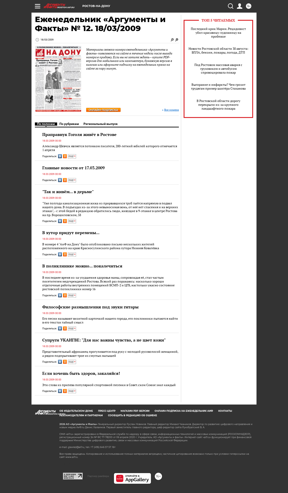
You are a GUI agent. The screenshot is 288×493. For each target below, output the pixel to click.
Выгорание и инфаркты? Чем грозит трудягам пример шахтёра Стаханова (218, 86)
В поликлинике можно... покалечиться (82, 266)
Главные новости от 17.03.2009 (73, 167)
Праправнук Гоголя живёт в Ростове (79, 134)
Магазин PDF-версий (135, 410)
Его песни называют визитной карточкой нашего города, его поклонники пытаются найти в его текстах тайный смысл (110, 320)
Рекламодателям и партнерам (81, 415)
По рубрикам (69, 124)
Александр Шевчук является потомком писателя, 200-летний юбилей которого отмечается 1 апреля (109, 148)
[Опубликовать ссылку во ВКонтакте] (60, 156)
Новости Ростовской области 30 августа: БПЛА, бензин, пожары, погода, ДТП (218, 50)
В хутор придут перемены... (70, 232)
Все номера (171, 110)
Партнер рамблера (98, 476)
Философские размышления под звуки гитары (90, 307)
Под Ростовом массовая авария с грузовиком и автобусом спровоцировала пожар (218, 68)
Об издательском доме (76, 410)
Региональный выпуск (100, 124)
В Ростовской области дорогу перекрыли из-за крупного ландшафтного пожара (218, 104)
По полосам (46, 124)
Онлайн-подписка (103, 110)
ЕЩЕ (71, 156)
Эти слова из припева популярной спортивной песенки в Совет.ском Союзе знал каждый (109, 385)
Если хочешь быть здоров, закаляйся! (81, 373)
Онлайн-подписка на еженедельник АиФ (184, 410)
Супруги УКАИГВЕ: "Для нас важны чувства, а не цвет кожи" (104, 340)
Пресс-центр (106, 410)
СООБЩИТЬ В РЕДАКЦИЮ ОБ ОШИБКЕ (132, 415)
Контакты (225, 410)
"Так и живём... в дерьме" (68, 191)
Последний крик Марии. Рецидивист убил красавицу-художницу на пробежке (218, 32)
